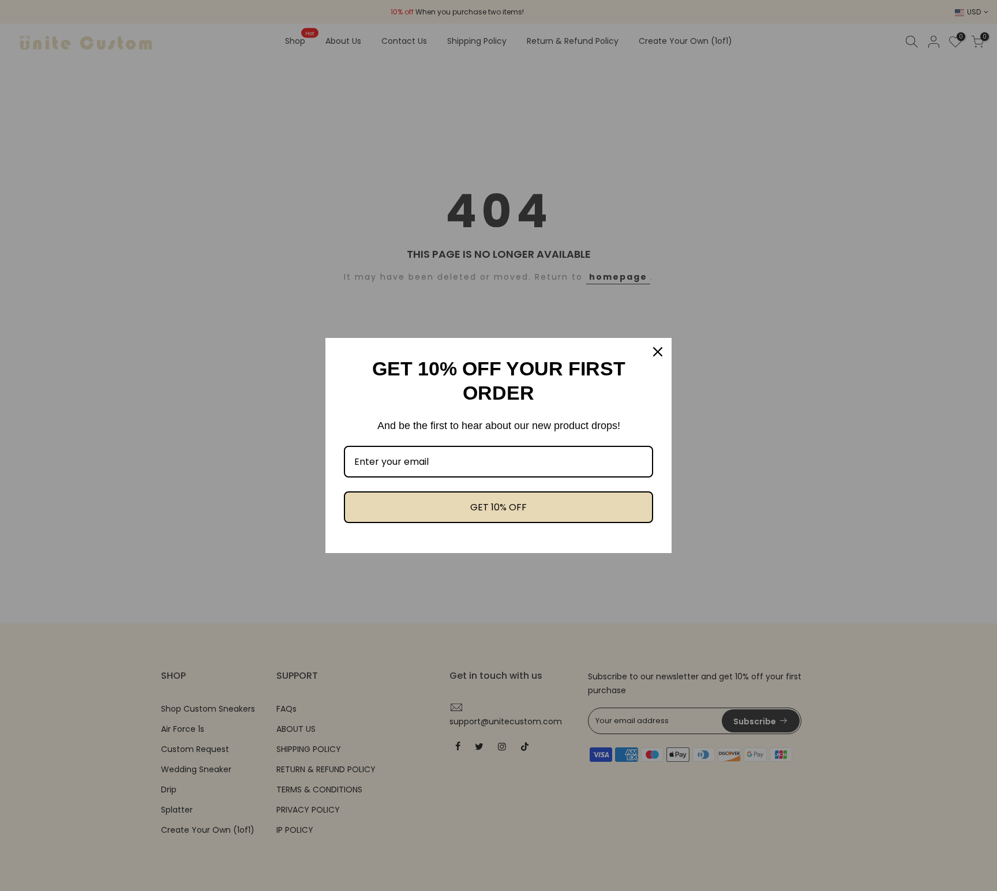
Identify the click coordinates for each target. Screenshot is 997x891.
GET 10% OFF (498, 507)
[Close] (658, 352)
